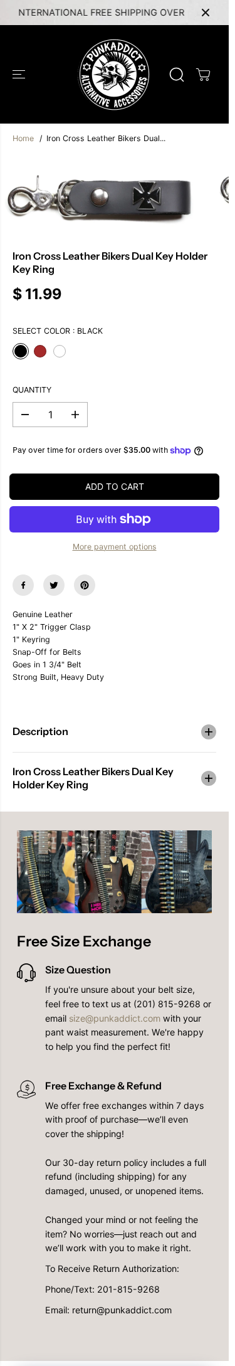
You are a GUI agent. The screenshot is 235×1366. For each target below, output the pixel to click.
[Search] (177, 74)
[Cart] (203, 74)
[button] (20, 74)
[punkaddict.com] (114, 74)
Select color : (58, 331)
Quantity (32, 389)
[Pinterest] (84, 585)
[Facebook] (23, 585)
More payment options (115, 546)
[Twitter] (54, 585)
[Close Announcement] (205, 12)
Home (23, 138)
